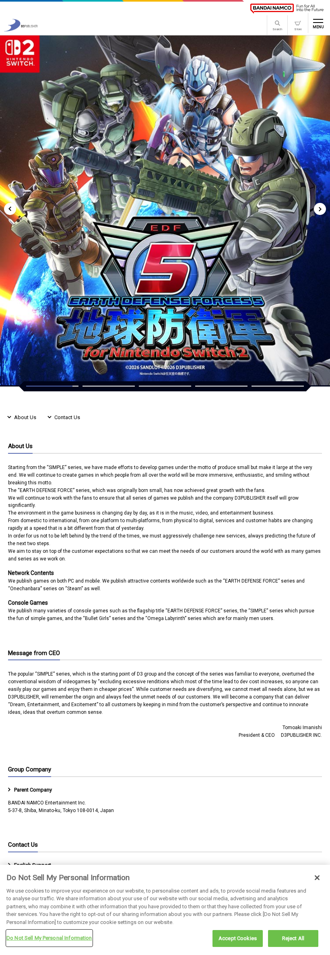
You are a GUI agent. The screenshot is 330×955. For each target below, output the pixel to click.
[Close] (317, 878)
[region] (165, 910)
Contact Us (67, 417)
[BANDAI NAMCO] (287, 9)
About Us (25, 417)
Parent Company (33, 790)
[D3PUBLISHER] (20, 29)
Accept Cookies (238, 938)
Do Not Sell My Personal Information (49, 938)
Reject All (293, 938)
